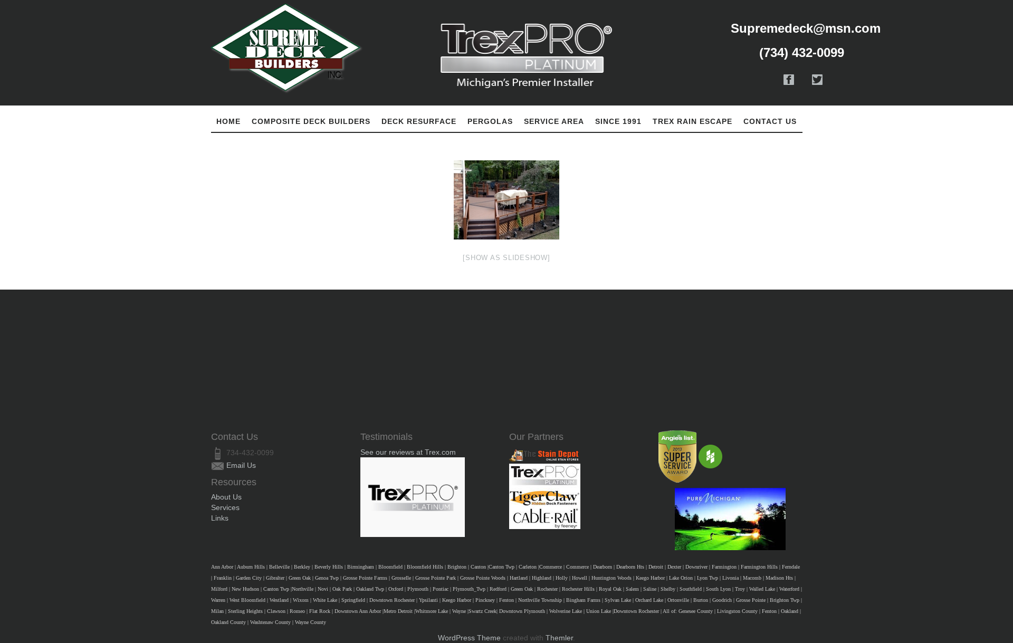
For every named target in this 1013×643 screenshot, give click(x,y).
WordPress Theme (469, 638)
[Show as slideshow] (506, 258)
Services (225, 507)
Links (219, 518)
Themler (559, 638)
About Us (226, 497)
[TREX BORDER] (506, 199)
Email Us (241, 465)
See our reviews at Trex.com (408, 452)
